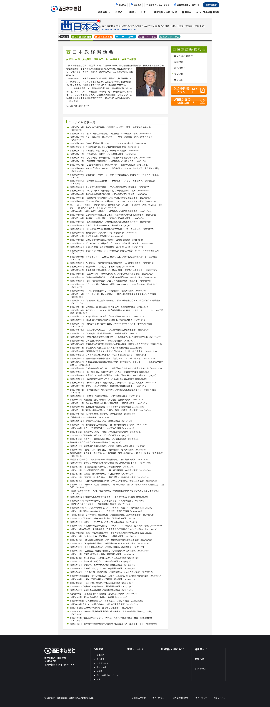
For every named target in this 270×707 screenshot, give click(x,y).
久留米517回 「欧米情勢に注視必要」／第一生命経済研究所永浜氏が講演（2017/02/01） (111, 539)
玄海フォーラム (147, 37)
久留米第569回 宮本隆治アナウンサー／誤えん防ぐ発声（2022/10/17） (103, 340)
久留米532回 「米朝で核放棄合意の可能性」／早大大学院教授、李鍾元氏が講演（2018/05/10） (114, 480)
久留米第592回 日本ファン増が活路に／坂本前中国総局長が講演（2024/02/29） (107, 239)
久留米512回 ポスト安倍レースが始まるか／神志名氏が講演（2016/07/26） (105, 557)
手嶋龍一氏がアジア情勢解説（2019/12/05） (90, 417)
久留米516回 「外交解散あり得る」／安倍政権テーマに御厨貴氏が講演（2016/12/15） (110, 543)
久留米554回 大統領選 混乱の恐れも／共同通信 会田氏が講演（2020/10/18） (107, 399)
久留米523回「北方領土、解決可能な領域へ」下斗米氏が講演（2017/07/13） (105, 518)
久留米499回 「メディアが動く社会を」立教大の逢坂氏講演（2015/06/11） (104, 604)
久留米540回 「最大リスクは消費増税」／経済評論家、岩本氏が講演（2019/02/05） (109, 449)
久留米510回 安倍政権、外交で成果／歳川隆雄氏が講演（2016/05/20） (103, 564)
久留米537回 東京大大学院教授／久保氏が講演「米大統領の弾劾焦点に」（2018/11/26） (111, 463)
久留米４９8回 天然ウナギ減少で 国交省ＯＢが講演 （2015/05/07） (102, 607)
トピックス (201, 668)
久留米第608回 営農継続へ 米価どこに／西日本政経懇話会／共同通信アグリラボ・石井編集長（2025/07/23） (114, 176)
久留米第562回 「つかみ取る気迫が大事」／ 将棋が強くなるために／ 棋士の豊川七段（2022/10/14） (116, 368)
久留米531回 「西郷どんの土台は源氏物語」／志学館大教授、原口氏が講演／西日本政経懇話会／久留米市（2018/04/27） (117, 486)
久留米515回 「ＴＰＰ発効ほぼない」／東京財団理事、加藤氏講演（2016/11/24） (108, 546)
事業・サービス (135, 649)
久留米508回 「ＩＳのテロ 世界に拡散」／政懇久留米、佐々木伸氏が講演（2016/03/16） (112, 572)
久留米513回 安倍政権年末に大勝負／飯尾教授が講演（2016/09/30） (103, 554)
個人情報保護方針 (180, 697)
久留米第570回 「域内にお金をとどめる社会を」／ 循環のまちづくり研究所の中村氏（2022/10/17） (116, 337)
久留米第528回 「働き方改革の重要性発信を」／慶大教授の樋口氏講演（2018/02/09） (109, 496)
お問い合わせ (211, 4)
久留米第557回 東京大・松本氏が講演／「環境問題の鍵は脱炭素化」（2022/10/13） (109, 386)
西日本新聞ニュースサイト (188, 4)
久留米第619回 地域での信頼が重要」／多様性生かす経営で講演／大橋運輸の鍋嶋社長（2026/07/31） (110, 128)
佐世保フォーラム (169, 37)
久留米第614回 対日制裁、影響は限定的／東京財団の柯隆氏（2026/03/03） (105, 150)
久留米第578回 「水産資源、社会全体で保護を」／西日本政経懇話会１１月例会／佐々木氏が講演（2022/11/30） (115, 302)
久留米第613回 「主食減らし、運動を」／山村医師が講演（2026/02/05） (104, 154)
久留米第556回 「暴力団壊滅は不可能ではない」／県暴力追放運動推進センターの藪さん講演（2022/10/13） (113, 391)
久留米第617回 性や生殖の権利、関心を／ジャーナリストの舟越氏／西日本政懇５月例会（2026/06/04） (111, 138)
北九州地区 (180, 67)
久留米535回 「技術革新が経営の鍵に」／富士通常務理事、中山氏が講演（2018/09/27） (111, 470)
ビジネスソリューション (159, 4)
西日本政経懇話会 (81, 37)
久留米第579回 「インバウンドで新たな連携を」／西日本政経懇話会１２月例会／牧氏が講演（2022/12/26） (113, 295)
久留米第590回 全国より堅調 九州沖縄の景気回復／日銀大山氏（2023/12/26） (107, 246)
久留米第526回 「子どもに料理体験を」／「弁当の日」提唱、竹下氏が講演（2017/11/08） (111, 507)
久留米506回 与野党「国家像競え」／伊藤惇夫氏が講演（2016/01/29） (103, 579)
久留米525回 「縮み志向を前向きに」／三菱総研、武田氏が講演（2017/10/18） (106, 511)
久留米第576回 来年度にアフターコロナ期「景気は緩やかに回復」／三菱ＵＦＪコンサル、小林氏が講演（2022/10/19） (116, 311)
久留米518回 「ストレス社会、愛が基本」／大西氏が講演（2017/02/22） (104, 536)
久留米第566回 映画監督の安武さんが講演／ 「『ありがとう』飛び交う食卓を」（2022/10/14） (114, 351)
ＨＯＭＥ (64, 37)
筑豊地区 (178, 80)
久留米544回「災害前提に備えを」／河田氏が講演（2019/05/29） (100, 435)
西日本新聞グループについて (109, 675)
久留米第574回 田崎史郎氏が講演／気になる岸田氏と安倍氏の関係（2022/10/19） (108, 319)
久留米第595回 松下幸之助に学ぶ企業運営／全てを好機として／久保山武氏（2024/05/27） (112, 228)
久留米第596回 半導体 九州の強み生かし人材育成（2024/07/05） (101, 225)
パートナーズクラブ (125, 37)
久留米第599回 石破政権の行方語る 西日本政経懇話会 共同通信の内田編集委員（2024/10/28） (114, 214)
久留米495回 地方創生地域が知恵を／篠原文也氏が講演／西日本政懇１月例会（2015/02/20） (114, 623)
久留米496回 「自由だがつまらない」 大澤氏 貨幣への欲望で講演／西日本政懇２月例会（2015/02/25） (111, 619)
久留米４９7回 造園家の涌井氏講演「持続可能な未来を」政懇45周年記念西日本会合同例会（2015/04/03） (111, 613)
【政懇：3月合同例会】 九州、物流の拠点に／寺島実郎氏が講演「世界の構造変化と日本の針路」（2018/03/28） (115, 492)
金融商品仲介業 (139, 697)
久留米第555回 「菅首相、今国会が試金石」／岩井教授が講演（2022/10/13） (106, 395)
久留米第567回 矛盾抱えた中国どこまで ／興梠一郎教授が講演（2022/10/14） (106, 347)
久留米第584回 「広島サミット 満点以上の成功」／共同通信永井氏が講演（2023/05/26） (112, 273)
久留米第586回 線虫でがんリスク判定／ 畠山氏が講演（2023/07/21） (102, 266)
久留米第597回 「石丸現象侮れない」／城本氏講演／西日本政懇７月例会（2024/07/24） (111, 221)
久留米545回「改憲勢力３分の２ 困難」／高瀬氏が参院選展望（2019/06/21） (106, 431)
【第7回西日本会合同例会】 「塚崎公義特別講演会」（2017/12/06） (101, 503)
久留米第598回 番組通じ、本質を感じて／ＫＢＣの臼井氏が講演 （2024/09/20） (108, 218)
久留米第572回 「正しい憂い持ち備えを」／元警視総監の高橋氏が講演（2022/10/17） (110, 329)
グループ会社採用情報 (207, 12)
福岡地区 (178, 61)
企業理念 (100, 655)
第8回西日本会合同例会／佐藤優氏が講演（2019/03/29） (96, 442)
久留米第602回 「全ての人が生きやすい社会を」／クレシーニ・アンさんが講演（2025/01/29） (114, 201)
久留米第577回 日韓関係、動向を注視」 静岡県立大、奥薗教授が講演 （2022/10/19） (110, 306)
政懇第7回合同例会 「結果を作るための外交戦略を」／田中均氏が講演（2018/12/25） (110, 459)
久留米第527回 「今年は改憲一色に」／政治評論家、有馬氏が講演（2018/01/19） (107, 500)
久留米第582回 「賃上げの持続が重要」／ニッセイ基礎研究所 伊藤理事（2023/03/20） (111, 280)
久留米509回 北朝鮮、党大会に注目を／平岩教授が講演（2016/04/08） (103, 568)
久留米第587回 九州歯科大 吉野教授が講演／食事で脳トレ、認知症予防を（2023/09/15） (112, 262)
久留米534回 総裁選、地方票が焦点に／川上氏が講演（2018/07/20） (102, 473)
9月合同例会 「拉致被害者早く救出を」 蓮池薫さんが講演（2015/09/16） (104, 593)
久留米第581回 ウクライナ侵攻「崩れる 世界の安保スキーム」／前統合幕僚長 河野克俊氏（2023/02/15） (113, 285)
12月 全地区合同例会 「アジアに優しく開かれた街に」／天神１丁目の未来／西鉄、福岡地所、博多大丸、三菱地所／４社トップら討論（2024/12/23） (116, 206)
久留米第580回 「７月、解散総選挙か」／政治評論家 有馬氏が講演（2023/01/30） (109, 290)
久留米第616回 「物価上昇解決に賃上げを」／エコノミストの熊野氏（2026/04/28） (109, 143)
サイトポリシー (159, 697)
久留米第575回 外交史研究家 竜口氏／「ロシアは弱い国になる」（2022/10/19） (108, 316)
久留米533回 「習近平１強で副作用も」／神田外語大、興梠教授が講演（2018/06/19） (110, 477)
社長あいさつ (102, 663)
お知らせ (120, 12)
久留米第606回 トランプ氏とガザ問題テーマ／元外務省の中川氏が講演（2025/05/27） (110, 186)
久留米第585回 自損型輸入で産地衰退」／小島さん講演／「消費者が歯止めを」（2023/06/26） (114, 270)
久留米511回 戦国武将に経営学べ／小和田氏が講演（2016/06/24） (101, 561)
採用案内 (186, 12)
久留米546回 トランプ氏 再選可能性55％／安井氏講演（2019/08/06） (102, 428)
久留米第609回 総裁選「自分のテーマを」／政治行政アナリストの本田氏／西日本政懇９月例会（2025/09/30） (114, 169)
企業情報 (98, 649)
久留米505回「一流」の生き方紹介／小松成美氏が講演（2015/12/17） (102, 582)
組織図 (99, 671)
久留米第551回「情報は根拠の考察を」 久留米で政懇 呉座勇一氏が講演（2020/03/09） (111, 410)
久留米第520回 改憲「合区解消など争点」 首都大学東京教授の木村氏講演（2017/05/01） (111, 532)
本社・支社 (101, 667)
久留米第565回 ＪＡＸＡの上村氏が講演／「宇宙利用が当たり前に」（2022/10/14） (109, 354)
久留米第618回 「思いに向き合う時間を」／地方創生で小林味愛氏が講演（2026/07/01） (111, 133)
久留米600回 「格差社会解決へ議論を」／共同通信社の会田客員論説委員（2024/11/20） (111, 211)
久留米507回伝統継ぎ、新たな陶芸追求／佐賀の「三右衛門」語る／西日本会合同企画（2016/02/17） (116, 575)
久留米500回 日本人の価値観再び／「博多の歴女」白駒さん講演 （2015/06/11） (107, 600)
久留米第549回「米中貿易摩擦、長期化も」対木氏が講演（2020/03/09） (103, 413)
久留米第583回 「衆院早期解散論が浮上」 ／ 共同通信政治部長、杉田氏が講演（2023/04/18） (113, 277)
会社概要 (100, 659)
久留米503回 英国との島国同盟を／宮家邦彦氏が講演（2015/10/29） (102, 589)
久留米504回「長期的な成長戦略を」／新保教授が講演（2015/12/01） (102, 586)
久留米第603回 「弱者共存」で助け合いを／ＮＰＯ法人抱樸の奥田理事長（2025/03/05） (111, 197)
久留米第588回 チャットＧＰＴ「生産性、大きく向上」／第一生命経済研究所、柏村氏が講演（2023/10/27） (113, 258)
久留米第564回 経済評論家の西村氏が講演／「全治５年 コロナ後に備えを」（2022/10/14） (113, 358)
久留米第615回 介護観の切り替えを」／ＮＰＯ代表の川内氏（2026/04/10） (105, 146)
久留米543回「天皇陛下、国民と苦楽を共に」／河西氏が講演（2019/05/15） (105, 438)
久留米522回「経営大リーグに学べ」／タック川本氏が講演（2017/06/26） (104, 521)
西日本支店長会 (103, 37)
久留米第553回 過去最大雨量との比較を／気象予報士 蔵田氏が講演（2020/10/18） (109, 403)
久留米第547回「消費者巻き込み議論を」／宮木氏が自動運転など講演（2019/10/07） (109, 424)
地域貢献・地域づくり (165, 12)
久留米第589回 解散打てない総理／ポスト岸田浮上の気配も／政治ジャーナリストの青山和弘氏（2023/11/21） (114, 252)
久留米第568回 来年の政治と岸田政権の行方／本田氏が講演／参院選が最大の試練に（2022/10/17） (116, 344)
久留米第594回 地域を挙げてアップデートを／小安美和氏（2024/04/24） (104, 232)
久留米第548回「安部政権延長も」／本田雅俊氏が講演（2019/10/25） (102, 420)
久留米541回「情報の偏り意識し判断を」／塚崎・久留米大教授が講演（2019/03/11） (109, 445)
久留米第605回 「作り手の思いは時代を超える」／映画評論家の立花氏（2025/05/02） (110, 190)
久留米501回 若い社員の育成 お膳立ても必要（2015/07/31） (99, 597)
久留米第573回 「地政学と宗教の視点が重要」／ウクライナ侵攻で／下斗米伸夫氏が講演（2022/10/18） (111, 325)
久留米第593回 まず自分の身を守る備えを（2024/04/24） (97, 236)
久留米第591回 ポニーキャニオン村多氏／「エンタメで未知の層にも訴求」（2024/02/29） (112, 243)
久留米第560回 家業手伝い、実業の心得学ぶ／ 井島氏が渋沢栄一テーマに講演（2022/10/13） (113, 375)
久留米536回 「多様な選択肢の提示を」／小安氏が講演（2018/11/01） (103, 466)
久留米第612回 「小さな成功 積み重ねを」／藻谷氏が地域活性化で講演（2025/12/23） (111, 157)
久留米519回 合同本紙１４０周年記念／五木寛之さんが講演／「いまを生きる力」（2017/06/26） (114, 529)
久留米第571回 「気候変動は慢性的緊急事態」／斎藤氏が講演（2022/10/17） (106, 333)
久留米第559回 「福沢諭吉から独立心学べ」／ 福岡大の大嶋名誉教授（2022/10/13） (109, 378)
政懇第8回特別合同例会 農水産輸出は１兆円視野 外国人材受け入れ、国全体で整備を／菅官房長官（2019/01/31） (116, 454)
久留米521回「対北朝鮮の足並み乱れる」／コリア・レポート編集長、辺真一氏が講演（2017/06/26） (116, 525)
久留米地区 (180, 74)
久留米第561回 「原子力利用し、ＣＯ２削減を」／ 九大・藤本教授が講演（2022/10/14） (111, 371)
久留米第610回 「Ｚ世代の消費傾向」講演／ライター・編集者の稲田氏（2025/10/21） (110, 164)
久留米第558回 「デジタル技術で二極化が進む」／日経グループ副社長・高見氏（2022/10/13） (114, 382)
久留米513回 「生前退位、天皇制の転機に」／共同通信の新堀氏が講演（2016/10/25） (110, 550)
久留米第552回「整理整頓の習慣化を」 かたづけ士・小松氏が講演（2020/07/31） (107, 406)
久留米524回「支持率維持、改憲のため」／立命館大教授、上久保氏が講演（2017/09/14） (112, 514)
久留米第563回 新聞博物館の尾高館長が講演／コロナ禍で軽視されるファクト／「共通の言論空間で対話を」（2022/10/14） (116, 363)
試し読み (122, 4)
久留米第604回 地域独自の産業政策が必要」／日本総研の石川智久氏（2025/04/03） (109, 194)
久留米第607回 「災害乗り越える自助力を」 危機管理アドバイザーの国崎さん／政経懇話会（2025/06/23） (112, 182)
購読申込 (137, 4)
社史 (98, 679)
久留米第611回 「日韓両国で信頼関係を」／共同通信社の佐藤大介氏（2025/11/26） (109, 161)
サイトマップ (201, 697)
